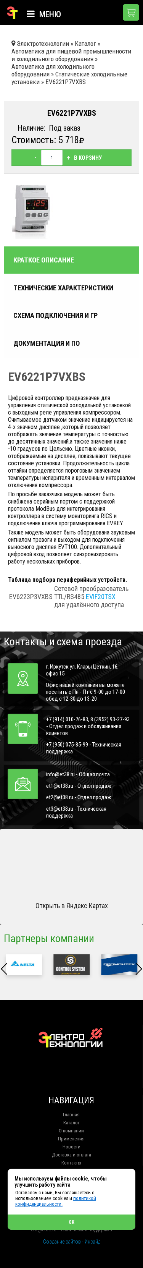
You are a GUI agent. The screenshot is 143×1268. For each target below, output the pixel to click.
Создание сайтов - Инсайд (71, 1242)
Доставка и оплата (71, 1155)
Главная (71, 1114)
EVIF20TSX (101, 597)
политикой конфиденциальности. (55, 1201)
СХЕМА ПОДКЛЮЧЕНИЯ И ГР (55, 315)
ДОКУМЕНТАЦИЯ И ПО (46, 343)
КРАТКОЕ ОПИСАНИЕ (43, 260)
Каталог (71, 1122)
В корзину (88, 157)
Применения (71, 1139)
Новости (71, 1147)
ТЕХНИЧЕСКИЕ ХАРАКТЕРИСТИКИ (63, 288)
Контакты (71, 1163)
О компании (71, 1131)
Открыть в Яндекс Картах (71, 906)
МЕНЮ (49, 14)
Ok (71, 1222)
